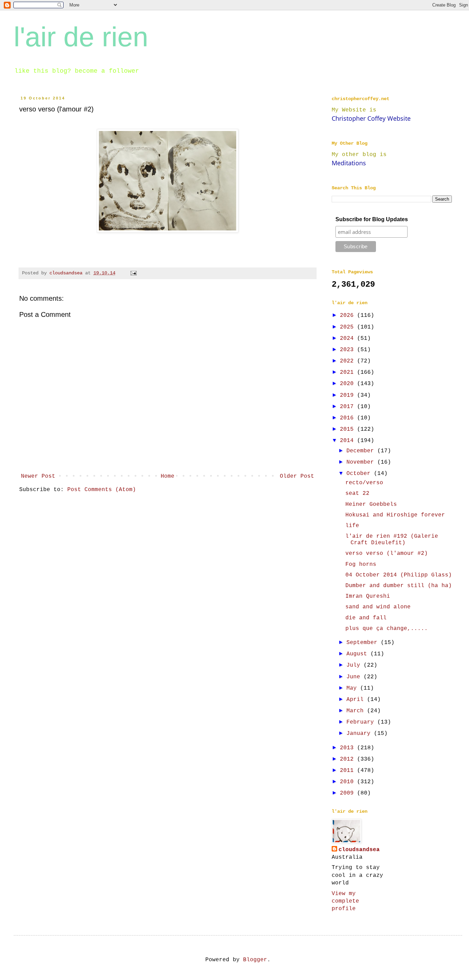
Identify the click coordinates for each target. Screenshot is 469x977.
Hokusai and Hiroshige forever (395, 515)
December (361, 451)
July (355, 665)
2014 (348, 441)
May (353, 688)
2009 (348, 793)
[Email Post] (133, 273)
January (360, 733)
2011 (348, 770)
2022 (348, 361)
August (358, 654)
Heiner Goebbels (371, 504)
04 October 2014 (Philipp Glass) (398, 575)
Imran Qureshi (367, 596)
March (356, 711)
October (360, 473)
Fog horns (360, 564)
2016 (348, 418)
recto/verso (364, 483)
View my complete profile (345, 901)
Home (167, 476)
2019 (348, 395)
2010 (348, 782)
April (356, 699)
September (363, 643)
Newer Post (38, 476)
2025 (348, 327)
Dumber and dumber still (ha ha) (398, 586)
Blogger (255, 960)
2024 (348, 338)
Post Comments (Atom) (101, 490)
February (361, 722)
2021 (348, 372)
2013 (348, 748)
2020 (348, 384)
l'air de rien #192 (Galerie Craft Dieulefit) (391, 539)
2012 (348, 759)
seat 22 (357, 493)
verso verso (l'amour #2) (386, 553)
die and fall (366, 618)
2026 (348, 315)
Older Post (297, 476)
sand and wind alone (378, 607)
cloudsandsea (359, 850)
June (355, 677)
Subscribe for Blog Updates (371, 219)
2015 (348, 429)
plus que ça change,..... (386, 628)
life (352, 526)
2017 (348, 407)
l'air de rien (81, 37)
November (361, 462)
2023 (348, 350)
